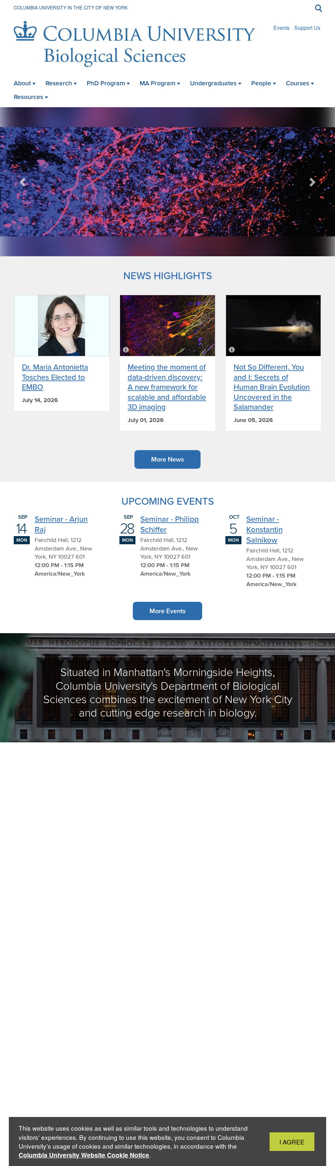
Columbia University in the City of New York (71, 7)
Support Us (307, 27)
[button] (23, 181)
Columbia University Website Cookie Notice (84, 1155)
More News (167, 459)
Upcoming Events (167, 501)
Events (281, 27)
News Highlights (167, 275)
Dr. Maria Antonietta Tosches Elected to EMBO (55, 377)
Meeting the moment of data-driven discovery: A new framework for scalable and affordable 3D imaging (167, 387)
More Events (167, 611)
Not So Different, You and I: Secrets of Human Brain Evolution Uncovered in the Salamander (272, 387)
